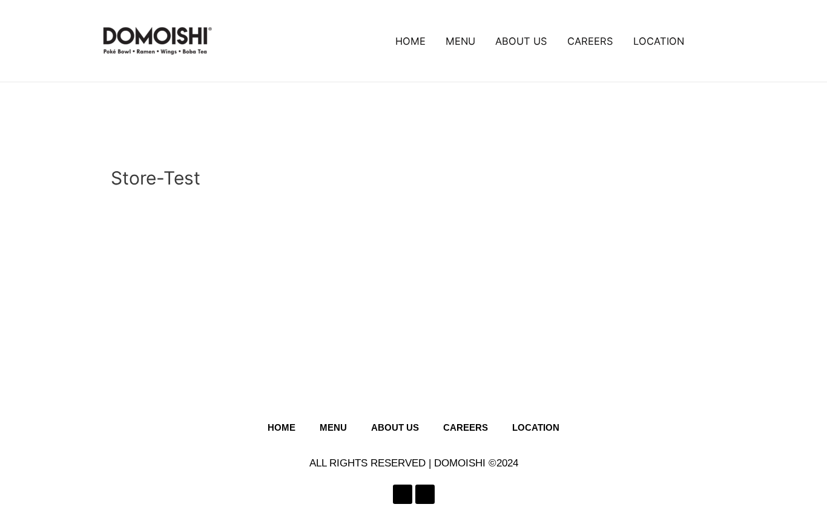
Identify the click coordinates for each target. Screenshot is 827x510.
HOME (410, 41)
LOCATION (658, 41)
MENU (460, 41)
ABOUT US (521, 41)
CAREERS (590, 41)
